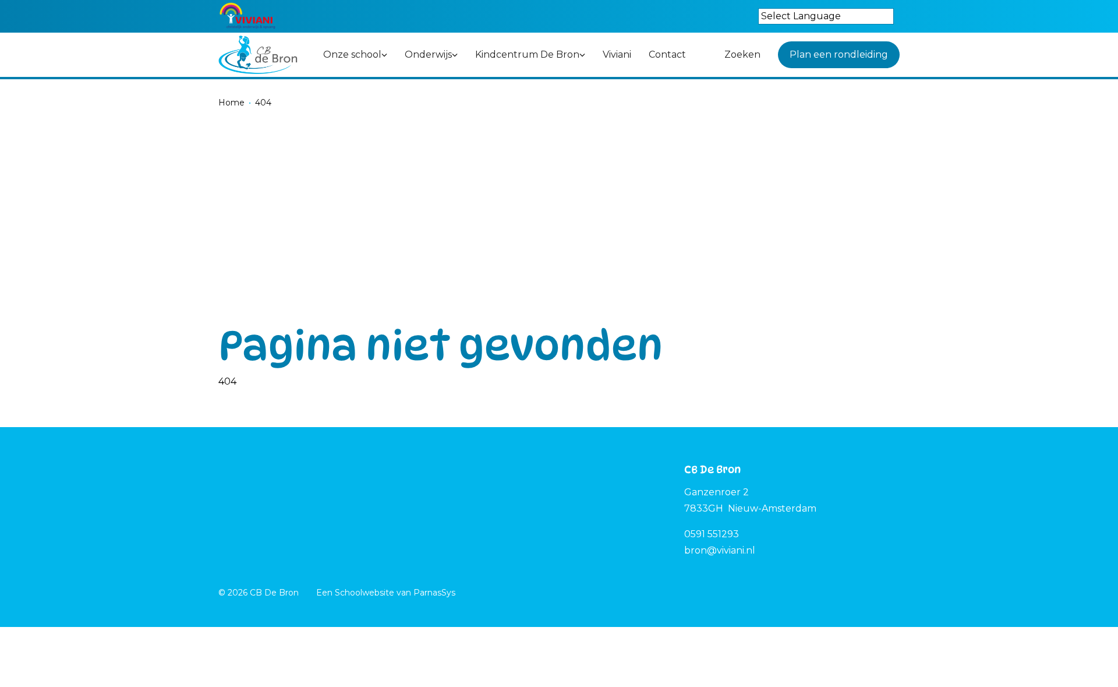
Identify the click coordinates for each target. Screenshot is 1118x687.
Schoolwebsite (364, 592)
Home (231, 102)
